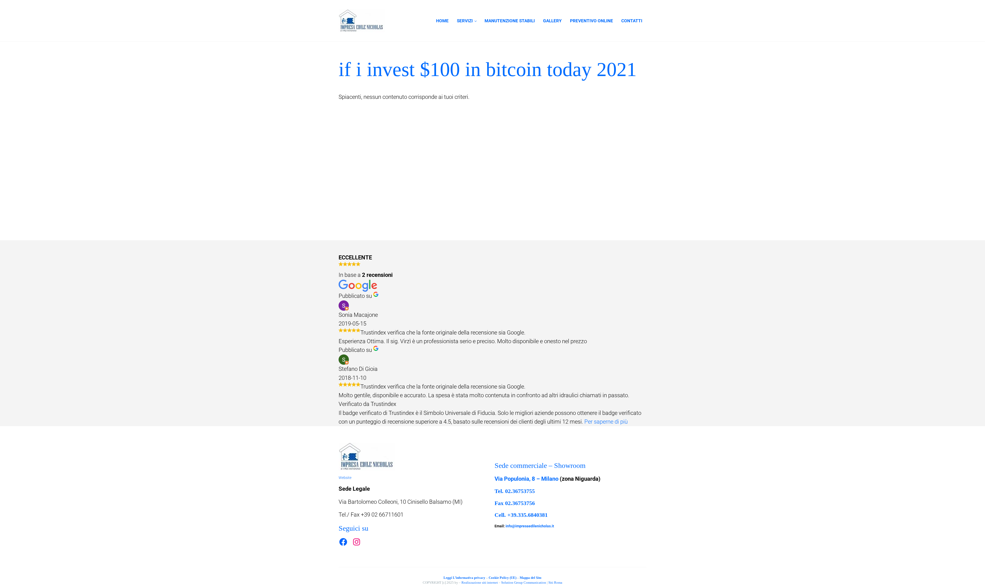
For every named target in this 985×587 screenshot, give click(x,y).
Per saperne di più (606, 421)
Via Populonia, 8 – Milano (526, 479)
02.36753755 (520, 491)
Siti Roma (555, 582)
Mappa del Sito (530, 578)
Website (345, 478)
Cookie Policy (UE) (502, 578)
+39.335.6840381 (527, 515)
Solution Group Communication (523, 582)
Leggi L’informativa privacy (464, 578)
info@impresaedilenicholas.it (530, 526)
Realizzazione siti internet (479, 582)
